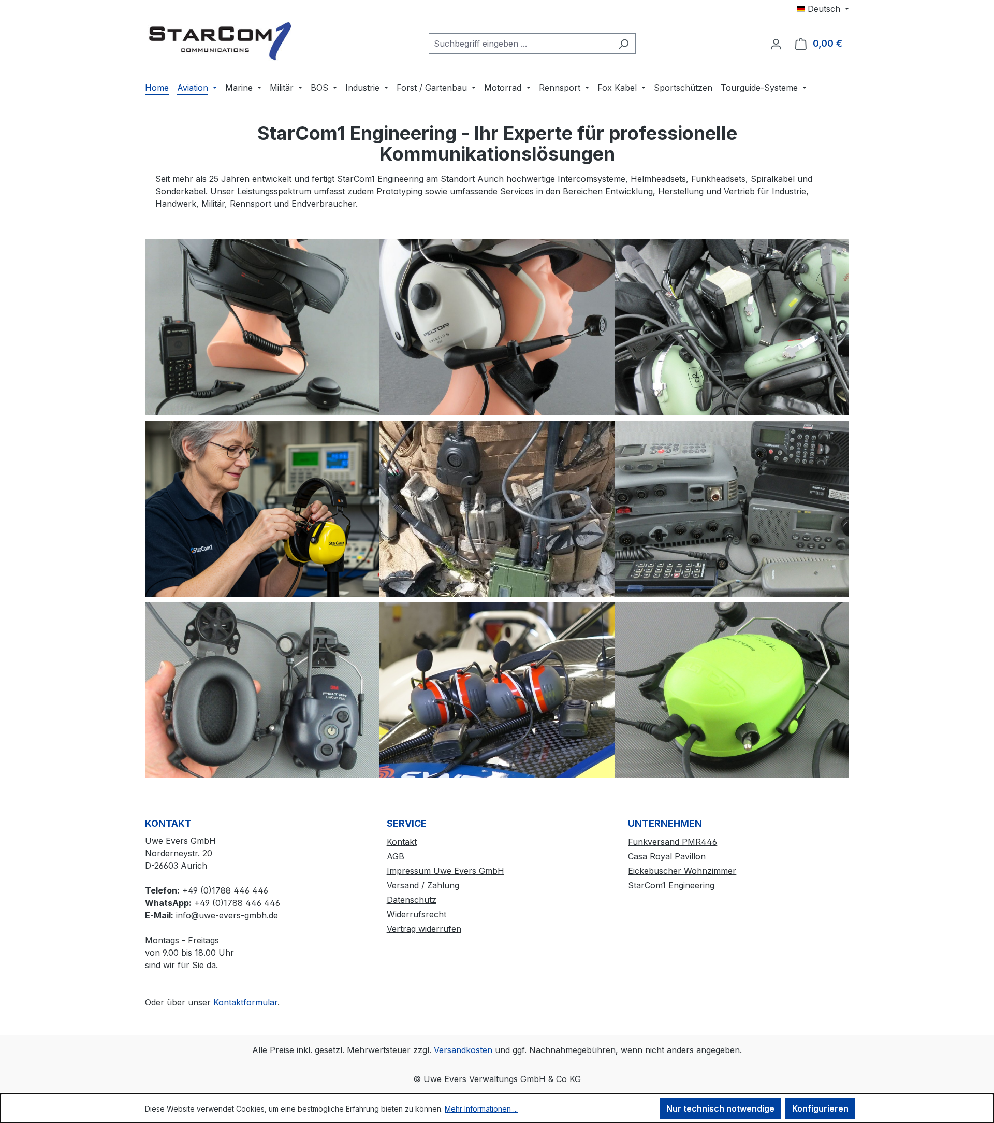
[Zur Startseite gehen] (222, 41)
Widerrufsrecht (416, 914)
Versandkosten (463, 1050)
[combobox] (520, 43)
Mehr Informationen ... (481, 1108)
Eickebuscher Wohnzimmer (682, 871)
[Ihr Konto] (776, 43)
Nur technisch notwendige (720, 1108)
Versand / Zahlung (423, 885)
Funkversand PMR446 (672, 842)
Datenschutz (411, 900)
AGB (395, 856)
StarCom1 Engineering (671, 885)
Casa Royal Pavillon (667, 856)
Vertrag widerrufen (424, 929)
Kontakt (402, 842)
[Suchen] (623, 43)
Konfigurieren (820, 1108)
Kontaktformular (245, 1002)
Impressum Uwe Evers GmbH (445, 871)
